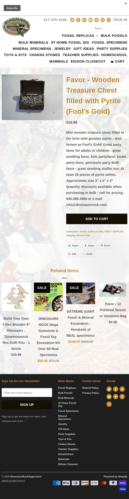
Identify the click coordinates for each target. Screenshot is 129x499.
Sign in (120, 20)
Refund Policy (90, 387)
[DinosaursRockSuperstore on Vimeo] (96, 20)
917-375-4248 (55, 20)
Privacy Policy (90, 392)
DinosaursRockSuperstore (25, 476)
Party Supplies (112, 49)
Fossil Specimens (109, 42)
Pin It (107, 245)
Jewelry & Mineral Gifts (91, 231)
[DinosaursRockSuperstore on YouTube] (90, 20)
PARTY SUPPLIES (114, 231)
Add (74, 254)
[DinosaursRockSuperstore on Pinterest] (102, 20)
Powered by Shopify (115, 476)
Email (89, 254)
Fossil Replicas (78, 35)
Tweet (75, 245)
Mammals (58, 61)
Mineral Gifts (83, 235)
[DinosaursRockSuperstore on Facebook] (78, 20)
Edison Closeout (88, 61)
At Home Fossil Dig (70, 42)
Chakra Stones (44, 55)
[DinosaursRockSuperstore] (16, 26)
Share (91, 245)
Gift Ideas (84, 49)
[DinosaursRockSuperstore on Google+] (84, 20)
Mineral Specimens (32, 49)
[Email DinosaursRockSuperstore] (108, 20)
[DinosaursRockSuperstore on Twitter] (72, 20)
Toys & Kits (15, 55)
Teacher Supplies (81, 55)
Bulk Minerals (33, 42)
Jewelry (62, 49)
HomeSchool (114, 55)
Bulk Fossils (114, 35)
